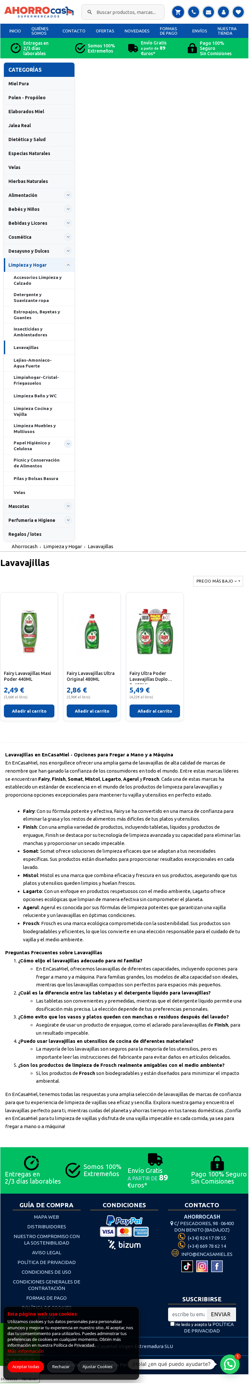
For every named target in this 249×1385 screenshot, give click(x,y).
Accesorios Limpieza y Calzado (38, 280)
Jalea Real (19, 125)
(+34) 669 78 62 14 (206, 1246)
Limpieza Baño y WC (35, 395)
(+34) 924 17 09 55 (206, 1238)
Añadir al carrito (29, 711)
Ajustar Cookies (97, 1366)
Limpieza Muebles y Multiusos (35, 428)
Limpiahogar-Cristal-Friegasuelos (36, 380)
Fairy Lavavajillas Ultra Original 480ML (91, 676)
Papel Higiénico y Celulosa (32, 445)
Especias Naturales (29, 153)
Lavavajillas (26, 347)
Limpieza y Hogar (27, 265)
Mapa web (46, 1217)
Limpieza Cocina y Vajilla (33, 411)
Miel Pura (18, 83)
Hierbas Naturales (28, 181)
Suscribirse (201, 1299)
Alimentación (22, 195)
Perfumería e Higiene (31, 520)
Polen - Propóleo (27, 97)
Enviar (221, 1314)
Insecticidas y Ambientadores (30, 331)
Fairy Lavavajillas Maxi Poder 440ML (27, 676)
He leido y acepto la (204, 1327)
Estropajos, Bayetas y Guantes (37, 314)
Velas (14, 167)
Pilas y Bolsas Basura (36, 478)
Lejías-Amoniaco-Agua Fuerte (33, 362)
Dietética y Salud (27, 139)
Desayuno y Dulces (28, 251)
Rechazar (61, 1366)
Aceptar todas (25, 1366)
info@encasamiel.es (206, 1254)
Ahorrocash (25, 546)
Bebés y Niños (24, 209)
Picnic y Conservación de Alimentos (37, 462)
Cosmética (19, 237)
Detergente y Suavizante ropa (31, 297)
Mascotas (18, 506)
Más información (25, 1351)
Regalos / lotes (24, 534)
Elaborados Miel (26, 111)
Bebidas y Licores (27, 223)
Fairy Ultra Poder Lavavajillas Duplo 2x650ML (149, 677)
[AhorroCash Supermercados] (39, 12)
